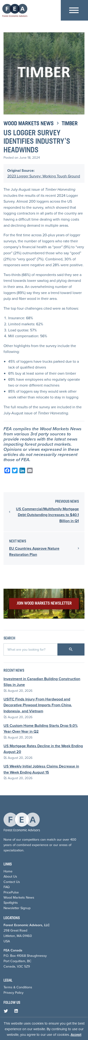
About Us (10, 876)
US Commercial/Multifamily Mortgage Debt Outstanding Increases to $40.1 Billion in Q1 (47, 515)
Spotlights (11, 902)
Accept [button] (76, 1034)
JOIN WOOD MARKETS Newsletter (44, 604)
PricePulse (11, 892)
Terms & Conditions (18, 987)
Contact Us (12, 881)
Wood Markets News (29, 124)
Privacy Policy (13, 992)
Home (8, 871)
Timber (70, 124)
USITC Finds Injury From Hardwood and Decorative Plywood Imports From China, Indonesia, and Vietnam (38, 705)
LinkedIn (17, 1012)
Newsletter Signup (17, 908)
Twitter (7, 1012)
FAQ (7, 886)
